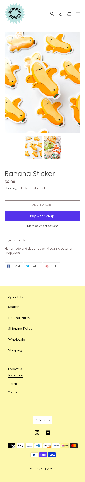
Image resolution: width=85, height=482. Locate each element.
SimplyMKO (47, 468)
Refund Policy (19, 318)
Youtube (14, 392)
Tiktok (12, 384)
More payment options (42, 225)
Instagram (15, 375)
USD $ (41, 420)
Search (13, 307)
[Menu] (78, 13)
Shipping (11, 188)
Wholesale (16, 339)
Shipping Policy (20, 328)
